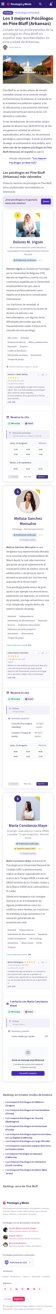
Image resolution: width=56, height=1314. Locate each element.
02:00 (40, 469)
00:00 (16, 469)
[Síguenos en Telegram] (34, 1289)
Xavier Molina (15, 47)
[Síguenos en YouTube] (28, 1289)
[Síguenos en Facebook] (5, 1289)
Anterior (14, 477)
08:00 (40, 752)
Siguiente (41, 477)
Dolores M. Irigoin (28, 242)
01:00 (28, 469)
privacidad (28, 1309)
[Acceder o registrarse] (51, 4)
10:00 (28, 756)
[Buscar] (40, 4)
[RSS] (39, 1289)
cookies (38, 1309)
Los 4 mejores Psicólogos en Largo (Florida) (27, 1141)
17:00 (40, 454)
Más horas (42, 443)
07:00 (28, 752)
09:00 (16, 756)
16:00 (28, 454)
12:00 (16, 449)
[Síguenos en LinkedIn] (16, 1289)
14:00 (40, 449)
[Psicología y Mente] (19, 4)
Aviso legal (18, 1309)
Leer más (12, 402)
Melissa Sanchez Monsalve (28, 521)
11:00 (40, 756)
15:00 (16, 454)
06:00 (16, 752)
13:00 (28, 449)
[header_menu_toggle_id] (3, 4)
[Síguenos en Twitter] (11, 1289)
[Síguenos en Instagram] (22, 1289)
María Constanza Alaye (28, 825)
